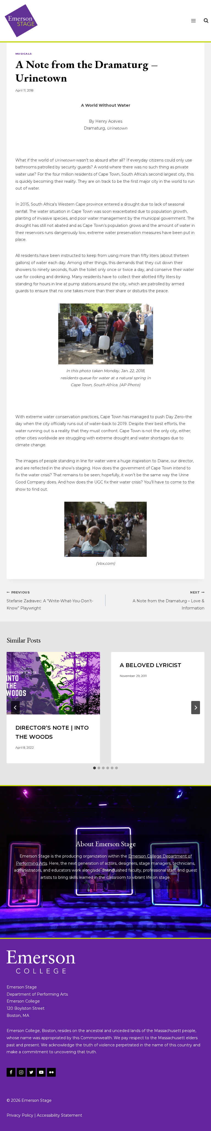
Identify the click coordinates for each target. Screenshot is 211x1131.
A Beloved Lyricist (150, 665)
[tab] (94, 768)
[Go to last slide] (15, 707)
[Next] (195, 707)
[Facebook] (11, 1072)
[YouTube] (41, 1072)
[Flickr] (51, 1072)
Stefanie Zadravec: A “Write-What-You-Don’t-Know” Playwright (50, 600)
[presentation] (53, 683)
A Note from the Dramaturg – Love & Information (168, 600)
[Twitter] (31, 1072)
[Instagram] (21, 1072)
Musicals (23, 53)
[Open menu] (193, 20)
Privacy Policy (20, 1115)
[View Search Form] (206, 21)
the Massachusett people (170, 1030)
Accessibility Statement (59, 1115)
